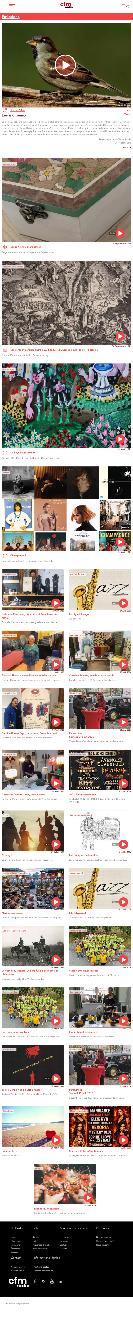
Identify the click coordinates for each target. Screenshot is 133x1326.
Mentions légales (41, 1266)
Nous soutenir (102, 1244)
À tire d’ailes (17, 110)
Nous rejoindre (17, 1270)
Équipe (35, 1241)
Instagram (64, 1241)
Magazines (16, 1241)
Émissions (11, 16)
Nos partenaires (103, 1237)
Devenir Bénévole (39, 1248)
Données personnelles (43, 1270)
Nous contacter (18, 1266)
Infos (13, 1237)
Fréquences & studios (42, 1244)
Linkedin (63, 1248)
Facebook (64, 1237)
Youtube (63, 1244)
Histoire (35, 1237)
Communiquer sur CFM (106, 1241)
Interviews (15, 1244)
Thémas (14, 1252)
